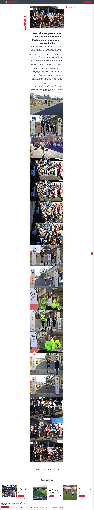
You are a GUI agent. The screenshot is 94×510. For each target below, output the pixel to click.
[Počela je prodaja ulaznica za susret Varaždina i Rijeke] (40, 492)
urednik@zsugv (53, 492)
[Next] (48, 502)
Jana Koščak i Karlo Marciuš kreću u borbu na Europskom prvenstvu (24, 489)
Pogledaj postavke (21, 507)
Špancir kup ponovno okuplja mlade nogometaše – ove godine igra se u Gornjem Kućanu (85, 489)
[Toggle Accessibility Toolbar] (92, 253)
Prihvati (5, 507)
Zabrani (13, 507)
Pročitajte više (21, 496)
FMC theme (61, 507)
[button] (24, 498)
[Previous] (45, 502)
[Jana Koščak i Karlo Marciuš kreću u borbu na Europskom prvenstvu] (9, 492)
